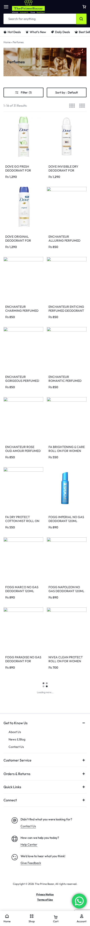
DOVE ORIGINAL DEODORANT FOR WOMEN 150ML (18, 240)
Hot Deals (14, 32)
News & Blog (17, 739)
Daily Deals (62, 32)
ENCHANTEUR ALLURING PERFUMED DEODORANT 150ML (64, 240)
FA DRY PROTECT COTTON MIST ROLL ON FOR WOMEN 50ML (22, 521)
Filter (26, 92)
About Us (15, 732)
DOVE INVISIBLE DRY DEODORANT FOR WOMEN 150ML (63, 170)
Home (6, 42)
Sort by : (66, 92)
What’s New (38, 32)
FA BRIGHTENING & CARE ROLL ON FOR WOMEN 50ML (66, 451)
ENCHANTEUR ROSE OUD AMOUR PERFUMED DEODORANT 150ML (23, 451)
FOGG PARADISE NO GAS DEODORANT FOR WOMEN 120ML (23, 661)
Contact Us (16, 747)
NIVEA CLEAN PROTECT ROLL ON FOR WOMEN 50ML (65, 661)
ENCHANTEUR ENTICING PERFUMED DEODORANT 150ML (66, 311)
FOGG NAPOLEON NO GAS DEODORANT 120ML (66, 589)
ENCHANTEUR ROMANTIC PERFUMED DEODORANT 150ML (64, 381)
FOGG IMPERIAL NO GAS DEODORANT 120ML (66, 519)
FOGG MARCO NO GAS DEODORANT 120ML (21, 589)
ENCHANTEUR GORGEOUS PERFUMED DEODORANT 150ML (22, 381)
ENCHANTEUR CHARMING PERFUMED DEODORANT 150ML (21, 311)
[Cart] (84, 7)
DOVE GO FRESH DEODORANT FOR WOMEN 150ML (18, 170)
